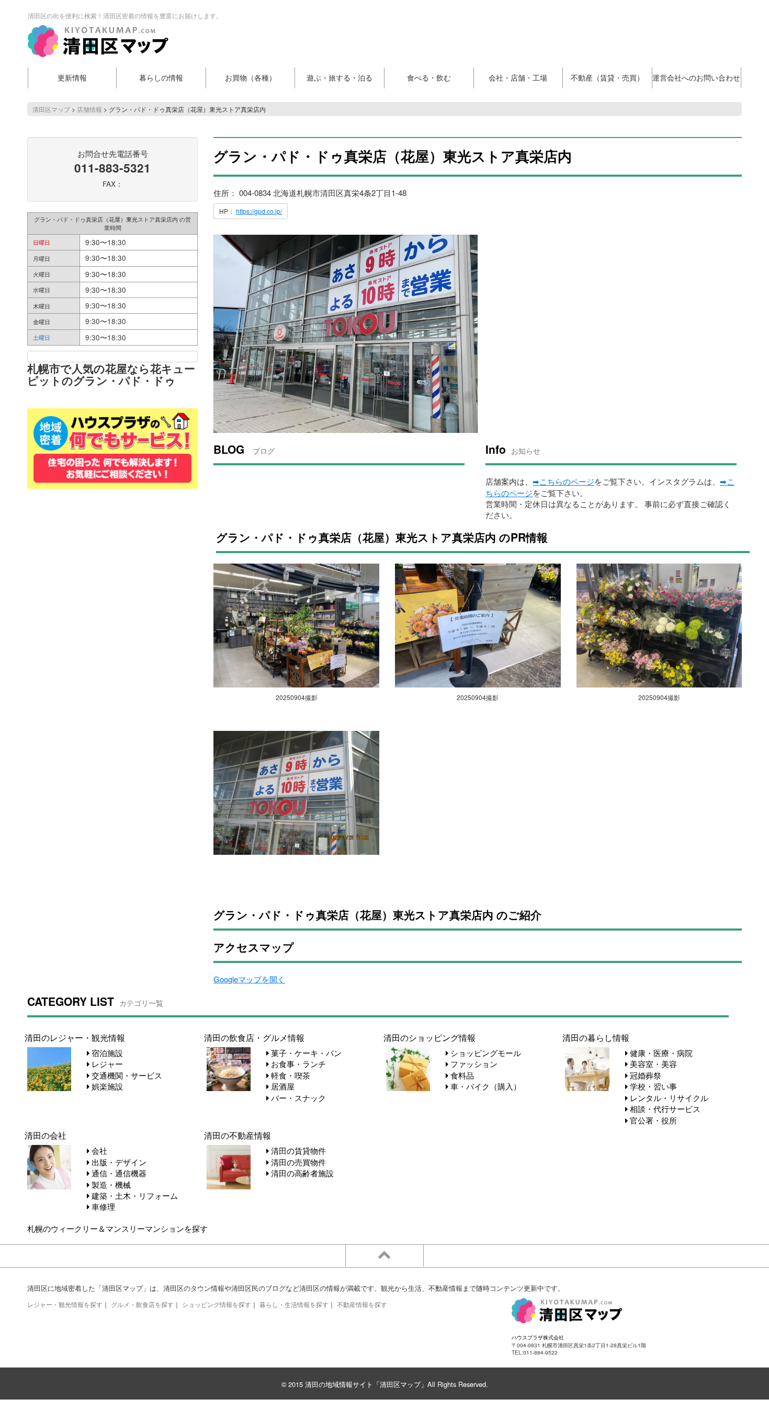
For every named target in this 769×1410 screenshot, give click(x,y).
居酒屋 (282, 1086)
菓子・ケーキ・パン (305, 1052)
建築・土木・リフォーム (133, 1195)
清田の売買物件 (297, 1161)
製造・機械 (110, 1184)
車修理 (102, 1206)
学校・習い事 (652, 1086)
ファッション (472, 1063)
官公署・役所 (652, 1120)
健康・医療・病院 (660, 1052)
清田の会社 (45, 1135)
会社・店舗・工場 (518, 78)
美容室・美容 (652, 1063)
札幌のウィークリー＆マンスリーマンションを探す (117, 1228)
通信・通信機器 (117, 1172)
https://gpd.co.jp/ (259, 211)
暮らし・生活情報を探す (294, 1304)
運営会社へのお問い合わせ (696, 78)
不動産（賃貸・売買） (607, 78)
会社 (98, 1150)
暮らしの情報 (161, 78)
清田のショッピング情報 (429, 1037)
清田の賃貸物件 (297, 1150)
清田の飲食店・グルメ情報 (254, 1037)
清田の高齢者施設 (301, 1172)
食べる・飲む (429, 78)
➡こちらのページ (563, 481)
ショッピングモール (484, 1052)
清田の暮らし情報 (595, 1037)
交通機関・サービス (125, 1075)
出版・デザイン (117, 1161)
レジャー (106, 1063)
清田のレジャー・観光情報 (75, 1037)
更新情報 (72, 78)
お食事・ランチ (297, 1063)
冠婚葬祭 (644, 1075)
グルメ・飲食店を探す (142, 1304)
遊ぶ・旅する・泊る (339, 78)
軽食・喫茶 (289, 1075)
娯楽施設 (106, 1086)
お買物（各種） (250, 78)
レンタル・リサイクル (668, 1097)
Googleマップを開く (249, 978)
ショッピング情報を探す (216, 1304)
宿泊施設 (106, 1052)
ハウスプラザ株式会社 (538, 1337)
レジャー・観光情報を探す (65, 1304)
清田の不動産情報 (237, 1135)
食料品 (461, 1075)
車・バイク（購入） (484, 1086)
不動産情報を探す (362, 1304)
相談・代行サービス (664, 1108)
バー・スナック (297, 1097)
